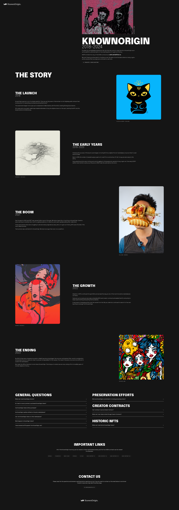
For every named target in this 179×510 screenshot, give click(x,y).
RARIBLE (50, 456)
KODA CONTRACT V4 (126, 456)
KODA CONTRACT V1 (91, 456)
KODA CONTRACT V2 (102, 456)
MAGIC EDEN (66, 456)
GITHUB (81, 456)
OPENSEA (75, 456)
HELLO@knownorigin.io (89, 487)
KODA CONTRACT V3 (114, 456)
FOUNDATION (58, 456)
